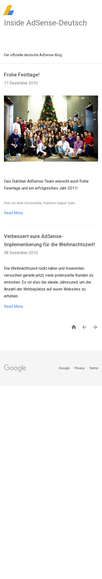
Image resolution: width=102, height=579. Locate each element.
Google (64, 368)
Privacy (80, 368)
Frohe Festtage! (22, 75)
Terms (93, 368)
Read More (13, 213)
